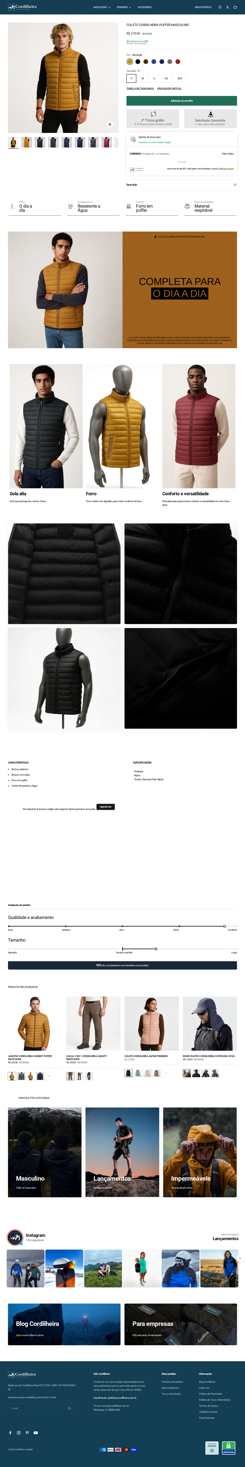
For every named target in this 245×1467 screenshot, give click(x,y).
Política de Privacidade (210, 1393)
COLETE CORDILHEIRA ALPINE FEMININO (146, 1056)
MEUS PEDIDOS (203, 7)
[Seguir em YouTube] (36, 1433)
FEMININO (122, 7)
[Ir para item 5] (66, 143)
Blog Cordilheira (207, 1381)
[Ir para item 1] (13, 143)
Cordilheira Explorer (226, 168)
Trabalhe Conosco (208, 1411)
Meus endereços (170, 1387)
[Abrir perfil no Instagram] (15, 1237)
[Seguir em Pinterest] (27, 1433)
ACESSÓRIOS (145, 7)
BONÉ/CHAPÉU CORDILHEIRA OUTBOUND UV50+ (209, 1056)
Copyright (29, 1449)
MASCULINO (100, 7)
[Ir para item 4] (53, 143)
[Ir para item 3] (40, 143)
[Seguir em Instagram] (18, 1433)
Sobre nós (204, 1387)
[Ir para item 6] (80, 143)
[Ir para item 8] (106, 143)
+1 (166, 1073)
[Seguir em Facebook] (10, 1433)
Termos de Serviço (208, 1405)
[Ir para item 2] (26, 143)
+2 (49, 1076)
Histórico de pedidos (172, 1381)
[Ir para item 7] (93, 143)
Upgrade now (106, 806)
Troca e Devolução (171, 1393)
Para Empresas (206, 1417)
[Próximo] (240, 1258)
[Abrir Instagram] (25, 1268)
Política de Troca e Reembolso (214, 1399)
